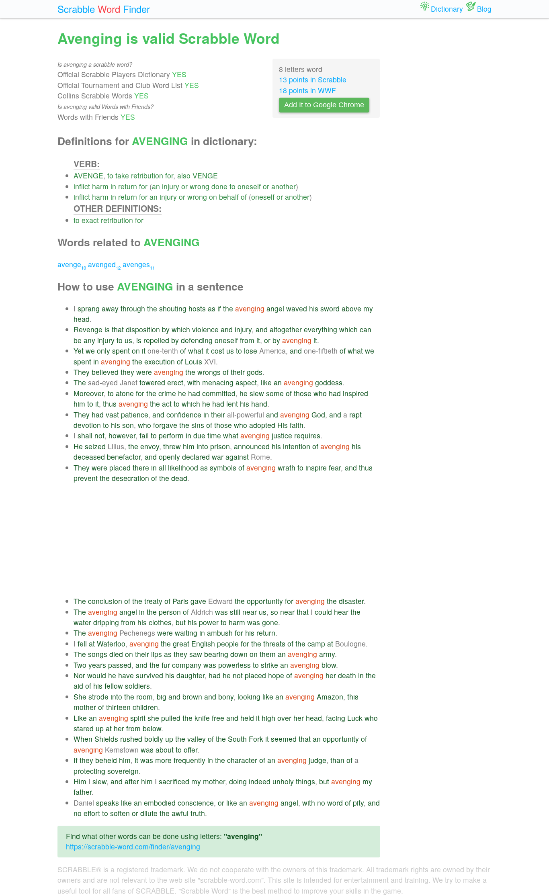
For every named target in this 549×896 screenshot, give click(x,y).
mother (85, 707)
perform (171, 435)
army (327, 654)
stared (84, 728)
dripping (106, 622)
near (249, 612)
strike (269, 665)
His (282, 425)
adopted (262, 425)
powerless (234, 665)
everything (320, 329)
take (122, 175)
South (237, 739)
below (152, 728)
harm (100, 186)
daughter (190, 675)
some (275, 393)
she (153, 718)
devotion (87, 425)
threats (274, 643)
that (118, 329)
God (318, 414)
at (92, 643)
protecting (89, 771)
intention (296, 446)
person (170, 612)
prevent (86, 478)
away (110, 308)
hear (341, 612)
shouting (172, 308)
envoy (149, 446)
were (144, 372)
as (211, 308)
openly (169, 457)
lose (250, 351)
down (239, 654)
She (80, 696)
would (96, 675)
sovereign (123, 771)
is (107, 329)
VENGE (205, 175)
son (128, 425)
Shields (106, 739)
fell (82, 643)
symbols (223, 467)
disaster (351, 601)
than (337, 760)
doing (238, 781)
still (235, 612)
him (79, 404)
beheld (106, 760)
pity (358, 803)
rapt (355, 414)
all (162, 467)
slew (257, 393)
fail (144, 435)
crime (167, 393)
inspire (316, 467)
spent (121, 351)
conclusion (105, 601)
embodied (160, 803)
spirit (137, 718)
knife (202, 718)
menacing (218, 382)
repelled (156, 340)
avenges (139, 264)
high (268, 718)
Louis (193, 361)
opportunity (265, 601)
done (219, 186)
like (266, 382)
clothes (160, 622)
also (184, 175)
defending (197, 340)
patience (134, 414)
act (167, 404)
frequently (189, 760)
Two (80, 665)
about (165, 750)
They (82, 372)
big (161, 696)
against (237, 457)
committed (219, 393)
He (78, 446)
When (83, 739)
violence (205, 329)
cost (217, 351)
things (305, 781)
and (227, 329)
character (242, 760)
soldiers (137, 686)
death (347, 675)
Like (80, 718)
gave (198, 601)
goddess (328, 382)
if (219, 308)
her (331, 675)
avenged (104, 264)
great (181, 643)
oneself (249, 186)
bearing (216, 654)
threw (172, 446)
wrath (286, 467)
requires (307, 435)
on (213, 197)
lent (232, 404)
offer (190, 750)
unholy (283, 781)
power (209, 622)
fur (166, 665)
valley (196, 739)
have (126, 675)
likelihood (183, 467)
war (217, 457)
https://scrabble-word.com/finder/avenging (133, 846)
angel (275, 308)
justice (282, 435)
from (247, 340)
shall (85, 435)
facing (335, 718)
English (203, 643)
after (132, 781)
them (268, 654)
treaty (153, 601)
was (221, 612)
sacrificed (174, 781)
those (302, 393)
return (127, 186)
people (228, 643)
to (110, 175)
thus (110, 404)
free (218, 718)
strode (98, 696)
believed (105, 372)
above (351, 308)
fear (335, 467)
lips (156, 654)
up (100, 728)
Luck (355, 718)
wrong (199, 186)
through (133, 308)
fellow (113, 686)
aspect (246, 382)
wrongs (209, 372)
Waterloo (111, 643)
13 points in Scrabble (312, 79)
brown (192, 696)
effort (92, 813)
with (193, 382)
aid (78, 686)
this (352, 696)
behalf (229, 197)
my (368, 308)
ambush (220, 633)
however (122, 435)
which (181, 329)
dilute (149, 813)
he (182, 393)
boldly (153, 739)
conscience (196, 803)
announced (252, 446)
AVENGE (88, 175)
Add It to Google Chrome (324, 105)
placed (120, 467)
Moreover (89, 393)
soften (120, 813)
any (89, 340)
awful (180, 813)
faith (296, 425)
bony (226, 696)
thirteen (118, 707)
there (141, 467)
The (80, 382)
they (127, 372)
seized (95, 446)
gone (270, 622)
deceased (89, 457)
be (78, 340)
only (103, 351)
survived (149, 675)
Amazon (330, 696)
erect (175, 382)
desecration (130, 478)
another (283, 186)
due (199, 435)
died (116, 654)
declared (196, 457)
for (169, 175)
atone (125, 393)
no (321, 803)
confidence (183, 414)
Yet (79, 351)
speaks (107, 803)
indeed (259, 781)
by (166, 329)
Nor (79, 675)
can (365, 329)
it (258, 340)
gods (254, 372)
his (313, 308)
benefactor (124, 457)
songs (97, 654)
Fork (256, 739)
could (323, 612)
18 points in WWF (307, 90)
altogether (286, 329)
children (145, 707)
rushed (131, 739)
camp (316, 643)
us (128, 340)
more (163, 760)
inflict (82, 186)
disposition (143, 329)
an (156, 186)
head (82, 319)
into (202, 446)
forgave (165, 425)
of (244, 197)
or (184, 186)
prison (220, 446)
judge (317, 760)
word (335, 803)
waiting (186, 633)
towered (152, 382)
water (82, 622)
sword (330, 308)
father (83, 792)
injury (170, 186)
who (320, 393)
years (97, 665)
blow (329, 665)
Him (80, 781)
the (152, 308)
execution (159, 361)
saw (195, 654)
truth (198, 813)
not (99, 435)
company (186, 665)
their (238, 372)
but (181, 622)
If (76, 760)
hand (259, 404)
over (284, 718)
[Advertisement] (227, 539)
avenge (71, 264)
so (274, 612)
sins (197, 425)
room (144, 696)
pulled (170, 718)
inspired (355, 393)
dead (179, 478)
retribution (147, 175)
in (113, 186)
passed (119, 665)
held (247, 718)
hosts (197, 308)
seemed (284, 739)
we (90, 351)
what (195, 351)
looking (249, 696)
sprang (89, 308)
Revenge (88, 329)
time (214, 435)
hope (276, 675)
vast (112, 414)
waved (296, 308)
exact (90, 220)
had (194, 393)
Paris (180, 601)
